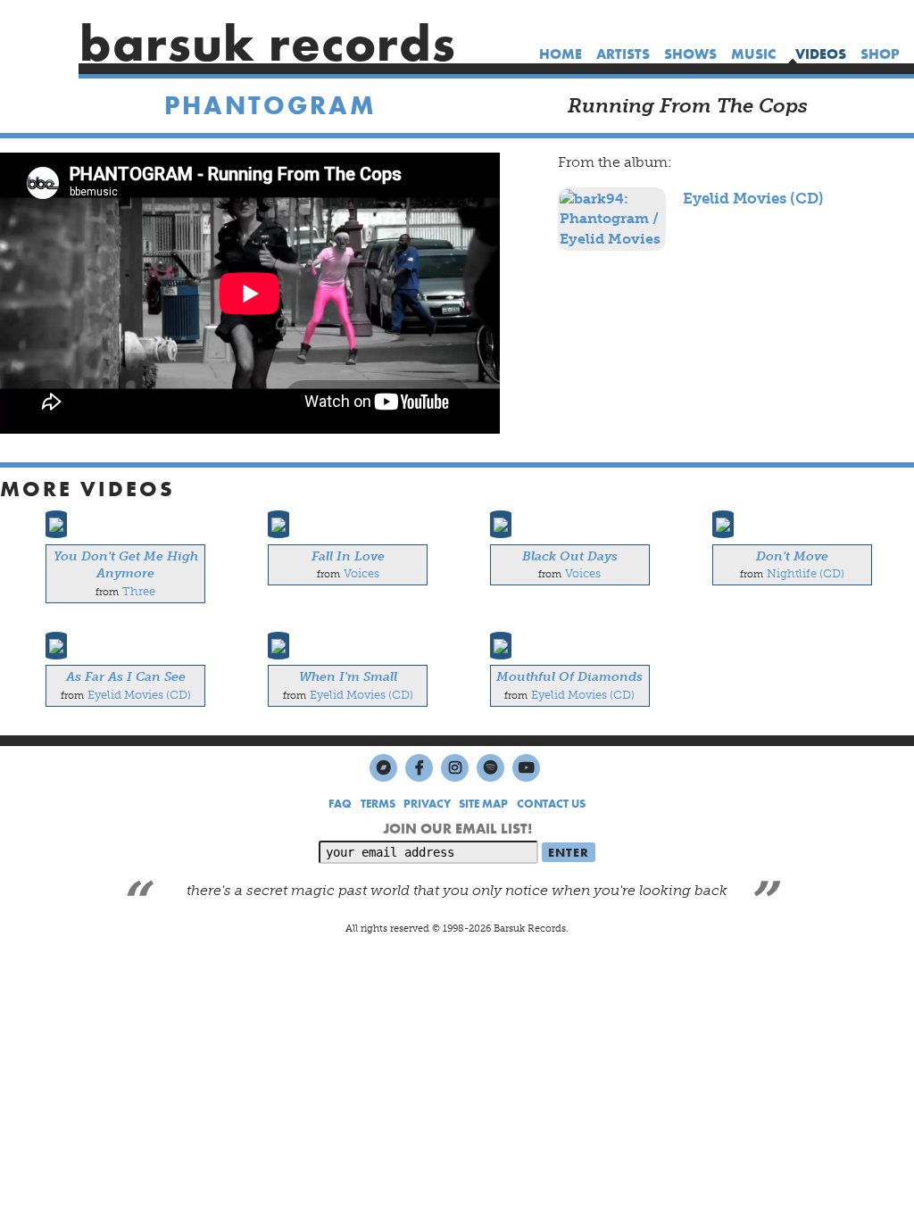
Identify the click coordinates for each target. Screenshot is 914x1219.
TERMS (378, 803)
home (560, 54)
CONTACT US (551, 803)
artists (623, 54)
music (753, 54)
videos (820, 54)
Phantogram (270, 105)
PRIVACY (427, 803)
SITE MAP (483, 803)
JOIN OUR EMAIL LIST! (457, 828)
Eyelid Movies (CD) (753, 198)
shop (880, 54)
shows (690, 54)
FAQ (340, 803)
